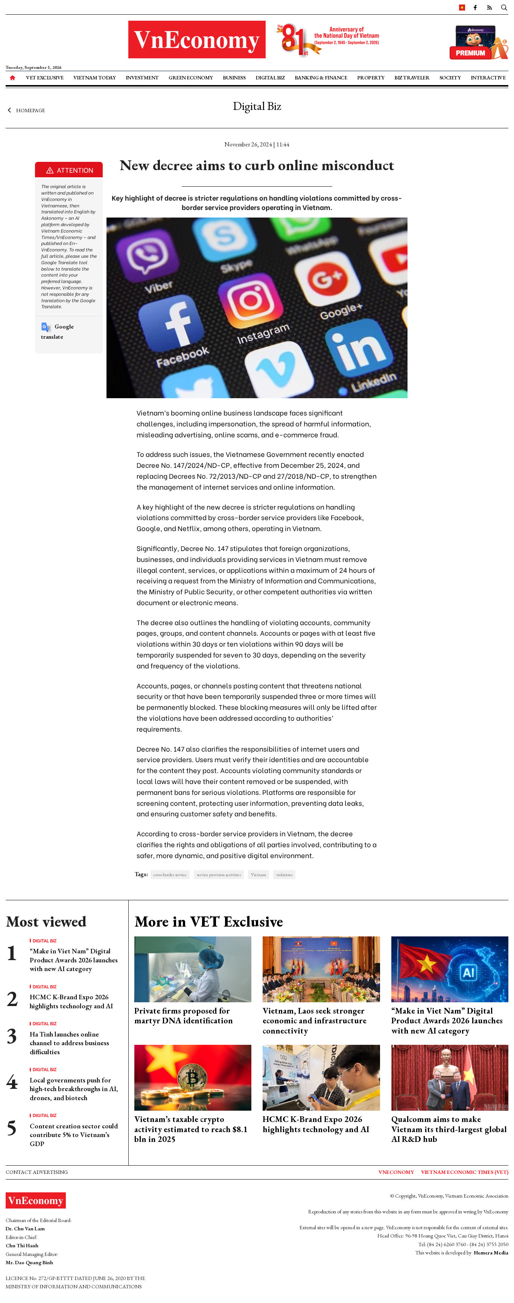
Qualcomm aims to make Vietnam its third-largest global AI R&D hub (449, 1129)
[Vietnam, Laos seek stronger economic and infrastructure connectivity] (321, 968)
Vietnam (258, 875)
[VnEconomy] (462, 7)
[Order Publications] (479, 42)
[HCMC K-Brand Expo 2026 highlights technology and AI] (321, 1077)
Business (234, 77)
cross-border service (170, 875)
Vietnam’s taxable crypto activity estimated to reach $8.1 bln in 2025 (191, 1129)
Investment (142, 77)
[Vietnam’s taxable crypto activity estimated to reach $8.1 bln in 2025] (193, 1077)
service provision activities (219, 875)
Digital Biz (270, 77)
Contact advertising (37, 1172)
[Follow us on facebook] (475, 7)
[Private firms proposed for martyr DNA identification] (193, 968)
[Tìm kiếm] (504, 7)
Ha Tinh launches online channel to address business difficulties (69, 1043)
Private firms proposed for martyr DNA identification (183, 1015)
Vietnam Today (94, 77)
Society (450, 77)
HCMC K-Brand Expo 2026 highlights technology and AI (71, 1001)
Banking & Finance (321, 77)
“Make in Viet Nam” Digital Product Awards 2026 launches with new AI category (74, 960)
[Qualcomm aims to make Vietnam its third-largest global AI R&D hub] (450, 1077)
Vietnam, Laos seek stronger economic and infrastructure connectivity (314, 1020)
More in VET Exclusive (208, 921)
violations (284, 875)
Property (371, 77)
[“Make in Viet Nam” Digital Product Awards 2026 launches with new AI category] (450, 968)
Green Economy (191, 77)
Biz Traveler (411, 77)
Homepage (30, 110)
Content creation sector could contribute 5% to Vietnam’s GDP (74, 1135)
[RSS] (489, 7)
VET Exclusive (45, 77)
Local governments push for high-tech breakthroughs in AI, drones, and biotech (74, 1089)
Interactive (488, 77)
